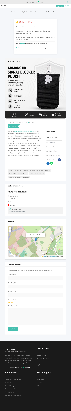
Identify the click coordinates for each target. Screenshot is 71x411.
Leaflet (45, 256)
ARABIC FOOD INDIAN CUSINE (18, 192)
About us (39, 383)
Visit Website (13, 202)
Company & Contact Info (13, 379)
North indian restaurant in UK (18, 174)
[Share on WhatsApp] (51, 163)
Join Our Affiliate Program (13, 395)
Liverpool (32, 122)
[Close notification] (68, 2)
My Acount (40, 365)
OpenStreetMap (53, 256)
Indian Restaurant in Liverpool (24, 131)
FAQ (38, 386)
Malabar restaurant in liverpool (40, 170)
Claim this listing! (54, 155)
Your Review (12, 306)
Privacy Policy (9, 392)
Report (22, 44)
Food (55, 137)
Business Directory (43, 359)
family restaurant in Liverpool (18, 170)
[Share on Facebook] (59, 159)
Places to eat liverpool (37, 174)
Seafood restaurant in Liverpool (19, 177)
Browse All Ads (41, 355)
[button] (36, 239)
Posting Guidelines (11, 389)
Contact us (19, 48)
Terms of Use (9, 383)
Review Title (12, 291)
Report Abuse (53, 151)
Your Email (12, 283)
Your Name (12, 274)
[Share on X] (48, 163)
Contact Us (40, 379)
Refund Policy (9, 386)
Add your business (42, 362)
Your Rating (12, 300)
